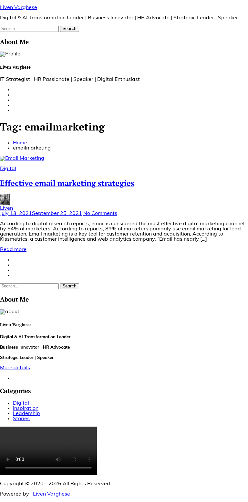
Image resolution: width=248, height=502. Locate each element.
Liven (6, 208)
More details (15, 368)
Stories (21, 418)
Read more (13, 249)
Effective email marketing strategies (67, 183)
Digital (8, 168)
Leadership (26, 413)
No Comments (100, 213)
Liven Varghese (18, 7)
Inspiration (25, 408)
